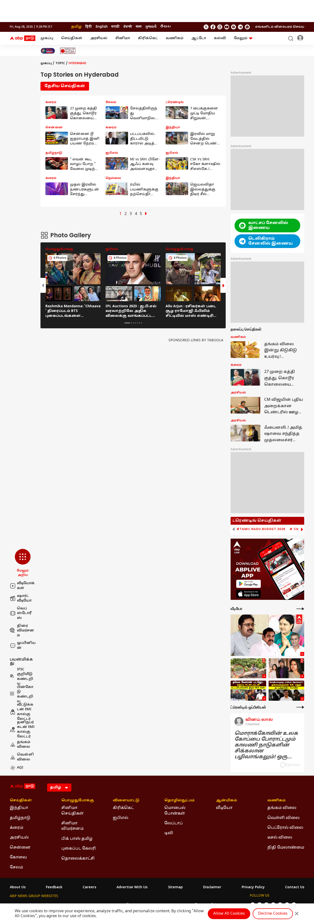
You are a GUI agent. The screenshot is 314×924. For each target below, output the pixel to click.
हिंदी (88, 27)
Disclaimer (212, 887)
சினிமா (122, 38)
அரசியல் (98, 38)
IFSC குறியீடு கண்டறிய (25, 676)
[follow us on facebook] (213, 27)
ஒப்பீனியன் (26, 645)
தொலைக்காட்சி (78, 858)
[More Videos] (300, 609)
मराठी (115, 27)
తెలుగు (165, 27)
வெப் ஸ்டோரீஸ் (24, 613)
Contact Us (294, 887)
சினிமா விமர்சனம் (72, 826)
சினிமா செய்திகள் (72, 811)
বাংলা (139, 27)
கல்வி (220, 38)
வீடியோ (224, 808)
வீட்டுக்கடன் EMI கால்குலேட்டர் (25, 712)
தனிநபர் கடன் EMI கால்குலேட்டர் (26, 729)
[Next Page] (146, 214)
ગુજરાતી (151, 27)
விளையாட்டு (126, 800)
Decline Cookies (273, 913)
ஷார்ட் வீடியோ (24, 598)
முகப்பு (46, 38)
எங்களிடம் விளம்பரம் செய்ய (279, 27)
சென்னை (20, 847)
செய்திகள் (71, 38)
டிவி (168, 833)
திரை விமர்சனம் (25, 631)
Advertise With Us (132, 887)
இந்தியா (19, 808)
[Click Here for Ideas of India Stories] (68, 51)
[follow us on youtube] (227, 27)
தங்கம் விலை (23, 744)
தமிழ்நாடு (20, 818)
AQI (20, 768)
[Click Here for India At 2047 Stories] (47, 51)
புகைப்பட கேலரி (78, 848)
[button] (23, 563)
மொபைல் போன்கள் (174, 811)
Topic (60, 63)
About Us (18, 887)
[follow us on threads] (220, 27)
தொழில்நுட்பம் (179, 800)
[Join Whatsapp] (247, 27)
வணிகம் (174, 38)
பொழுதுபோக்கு (77, 800)
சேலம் (16, 867)
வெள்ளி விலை (25, 757)
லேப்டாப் (173, 823)
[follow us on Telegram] (240, 27)
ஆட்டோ (198, 38)
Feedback (54, 887)
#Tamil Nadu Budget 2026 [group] (261, 529)
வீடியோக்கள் (26, 585)
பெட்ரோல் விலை (285, 827)
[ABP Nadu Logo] (22, 38)
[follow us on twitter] (206, 27)
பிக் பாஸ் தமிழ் (76, 838)
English (102, 27)
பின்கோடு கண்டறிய (25, 694)
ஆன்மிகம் (226, 800)
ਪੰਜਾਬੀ (127, 27)
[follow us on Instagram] (233, 27)
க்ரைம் (16, 827)
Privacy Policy (253, 887)
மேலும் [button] (241, 38)
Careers (89, 887)
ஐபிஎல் (120, 818)
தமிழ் (76, 27)
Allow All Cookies (229, 913)
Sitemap (175, 887)
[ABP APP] (248, 584)
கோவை (18, 857)
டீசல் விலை (279, 837)
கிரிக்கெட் (148, 38)
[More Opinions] (300, 707)
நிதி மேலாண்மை (285, 847)
